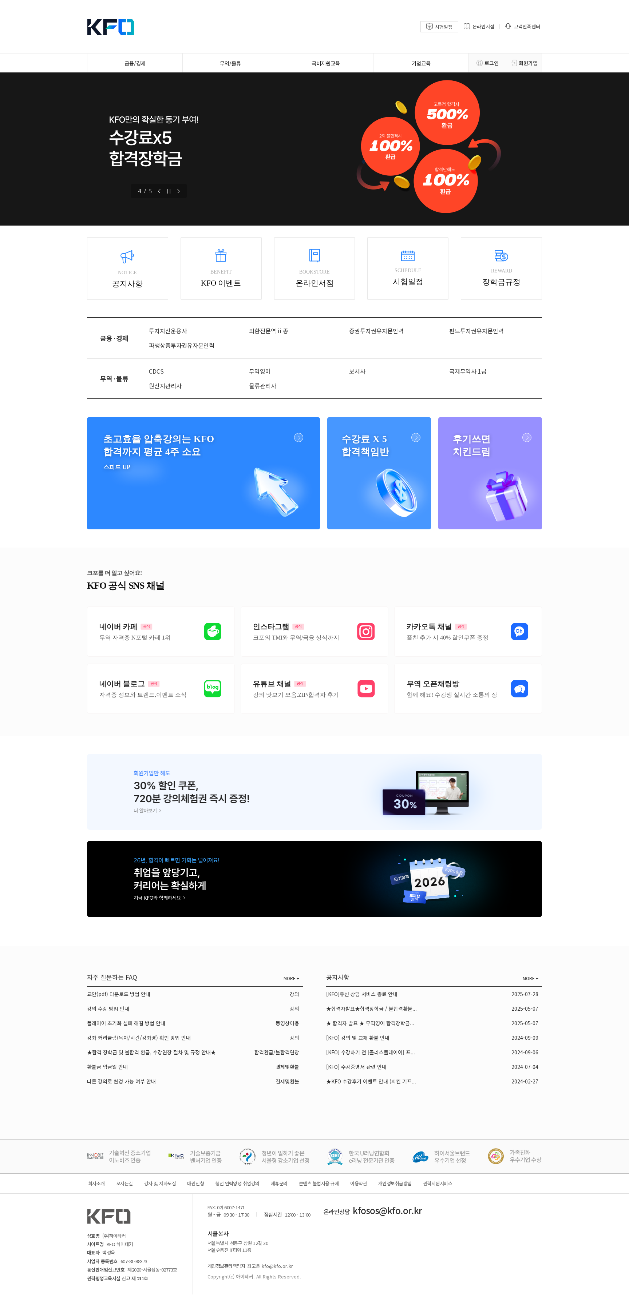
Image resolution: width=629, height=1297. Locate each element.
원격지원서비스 (437, 1183)
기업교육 (421, 63)
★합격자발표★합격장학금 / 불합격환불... (371, 1008)
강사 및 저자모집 (160, 1183)
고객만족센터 (527, 26)
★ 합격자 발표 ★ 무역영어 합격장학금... (370, 1023)
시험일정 (443, 26)
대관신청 (195, 1183)
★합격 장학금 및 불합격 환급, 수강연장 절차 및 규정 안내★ (151, 1052)
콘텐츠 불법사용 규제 (319, 1183)
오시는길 (124, 1183)
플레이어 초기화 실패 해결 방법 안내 (126, 1023)
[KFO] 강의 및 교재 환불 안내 (357, 1037)
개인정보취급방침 (395, 1183)
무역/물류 (230, 63)
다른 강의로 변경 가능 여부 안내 (121, 1081)
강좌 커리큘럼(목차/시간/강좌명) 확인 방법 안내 (139, 1037)
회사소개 (96, 1183)
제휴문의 (279, 1183)
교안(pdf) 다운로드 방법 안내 (118, 994)
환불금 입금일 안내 (107, 1066)
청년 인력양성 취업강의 (237, 1183)
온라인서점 (483, 26)
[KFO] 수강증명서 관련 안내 (356, 1066)
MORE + (291, 978)
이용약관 (358, 1183)
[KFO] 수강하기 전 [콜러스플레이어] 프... (370, 1052)
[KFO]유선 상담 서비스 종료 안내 (361, 994)
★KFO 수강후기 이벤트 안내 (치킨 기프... (371, 1081)
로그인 (491, 63)
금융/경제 (135, 63)
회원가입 (528, 63)
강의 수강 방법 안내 (108, 1008)
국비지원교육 (326, 63)
